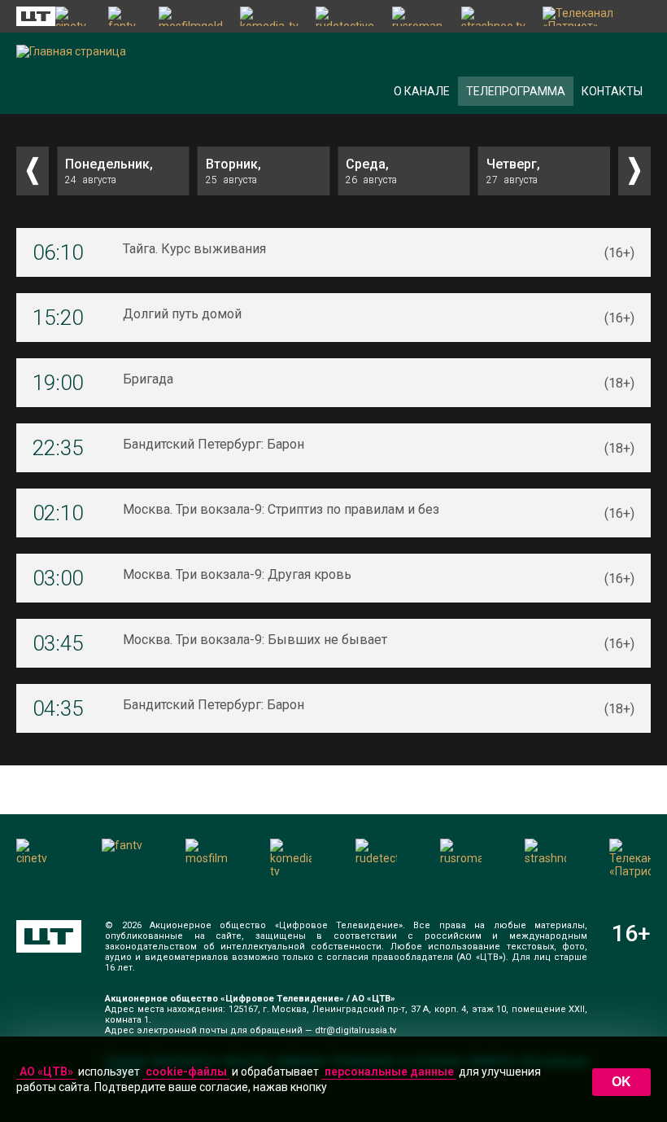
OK (621, 1082)
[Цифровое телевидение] (48, 936)
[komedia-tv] (270, 16)
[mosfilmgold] (191, 16)
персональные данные (389, 1071)
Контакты (612, 91)
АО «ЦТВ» (46, 1071)
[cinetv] (73, 16)
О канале (422, 91)
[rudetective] (346, 16)
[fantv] (125, 16)
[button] (32, 171)
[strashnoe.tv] (493, 16)
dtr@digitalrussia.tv (355, 1030)
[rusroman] (418, 16)
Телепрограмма (515, 91)
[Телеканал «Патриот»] (597, 16)
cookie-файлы (186, 1071)
